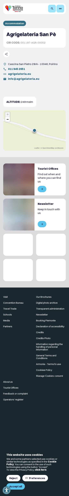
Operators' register (13, 399)
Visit (5, 296)
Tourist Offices (10, 387)
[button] (34, 130)
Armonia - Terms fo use (48, 364)
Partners (7, 326)
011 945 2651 (16, 69)
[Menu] (60, 8)
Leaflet (36, 148)
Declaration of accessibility (50, 326)
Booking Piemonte (46, 320)
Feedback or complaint (15, 393)
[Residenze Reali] (18, 270)
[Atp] (18, 245)
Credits (40, 332)
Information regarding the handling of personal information (49, 347)
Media (6, 320)
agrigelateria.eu (19, 74)
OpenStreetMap (48, 148)
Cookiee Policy (44, 369)
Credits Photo (43, 338)
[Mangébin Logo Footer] (51, 245)
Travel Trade (10, 308)
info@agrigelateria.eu (23, 78)
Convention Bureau (13, 302)
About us (8, 381)
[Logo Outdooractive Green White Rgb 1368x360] (51, 270)
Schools (7, 314)
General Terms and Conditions (46, 357)
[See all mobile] (42, 189)
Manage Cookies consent (49, 376)
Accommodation (14, 23)
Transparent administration (50, 308)
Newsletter (42, 314)
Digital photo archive (47, 302)
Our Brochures (44, 296)
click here (41, 469)
